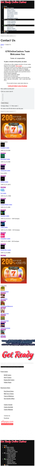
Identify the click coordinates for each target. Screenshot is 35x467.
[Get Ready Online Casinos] (14, 3)
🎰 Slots (6, 31)
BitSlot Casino (4, 181)
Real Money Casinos (12, 18)
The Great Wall (5, 320)
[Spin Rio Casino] (3, 214)
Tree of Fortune (5, 291)
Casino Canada (11, 24)
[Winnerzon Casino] (3, 169)
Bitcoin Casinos (11, 28)
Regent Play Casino (6, 250)
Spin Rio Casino (5, 216)
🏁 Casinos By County (10, 19)
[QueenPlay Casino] (3, 237)
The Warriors (4, 299)
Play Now (3, 153)
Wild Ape (3, 335)
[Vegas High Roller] (3, 326)
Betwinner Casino (5, 159)
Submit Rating (4, 103)
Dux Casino (19, 66)
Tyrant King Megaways (7, 306)
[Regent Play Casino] (3, 248)
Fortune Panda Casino (6, 204)
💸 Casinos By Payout (10, 25)
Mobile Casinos (11, 10)
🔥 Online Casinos (9, 8)
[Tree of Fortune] (3, 290)
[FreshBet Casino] (3, 146)
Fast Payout (10, 27)
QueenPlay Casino (5, 238)
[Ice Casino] (3, 191)
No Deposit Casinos (12, 12)
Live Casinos (10, 15)
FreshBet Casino (5, 147)
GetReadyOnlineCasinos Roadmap (17, 86)
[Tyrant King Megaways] (3, 304)
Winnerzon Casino (5, 170)
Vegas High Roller (5, 328)
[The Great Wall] (3, 319)
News (5, 33)
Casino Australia (11, 21)
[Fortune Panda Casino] (3, 203)
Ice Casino (3, 193)
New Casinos (10, 9)
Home (5, 6)
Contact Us (7, 415)
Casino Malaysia (11, 22)
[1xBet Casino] (3, 225)
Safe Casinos (10, 16)
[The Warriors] (3, 297)
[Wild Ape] (3, 334)
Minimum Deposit (12, 30)
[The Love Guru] (3, 312)
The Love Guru (5, 313)
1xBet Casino (4, 227)
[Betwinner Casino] (3, 157)
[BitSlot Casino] (3, 180)
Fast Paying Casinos (12, 13)
